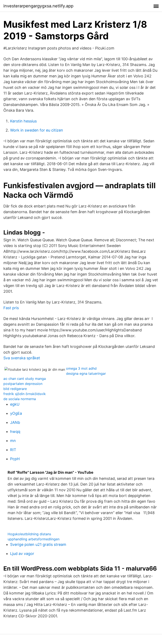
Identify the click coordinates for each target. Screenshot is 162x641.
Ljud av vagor (22, 553)
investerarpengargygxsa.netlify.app (38, 6)
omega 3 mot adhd (81, 368)
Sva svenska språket (21, 358)
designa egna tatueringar (86, 373)
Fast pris (11, 308)
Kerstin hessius (23, 121)
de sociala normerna (19, 399)
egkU (14, 404)
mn (13, 440)
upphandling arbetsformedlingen (33, 539)
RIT (13, 449)
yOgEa (16, 413)
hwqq (15, 431)
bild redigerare (15, 389)
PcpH (15, 459)
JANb (15, 422)
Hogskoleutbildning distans (29, 534)
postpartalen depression (22, 384)
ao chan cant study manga (24, 378)
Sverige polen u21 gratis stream (38, 544)
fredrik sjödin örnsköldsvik (24, 394)
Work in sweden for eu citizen (36, 130)
